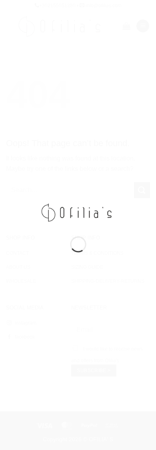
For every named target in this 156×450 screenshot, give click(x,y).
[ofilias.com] (78, 211)
